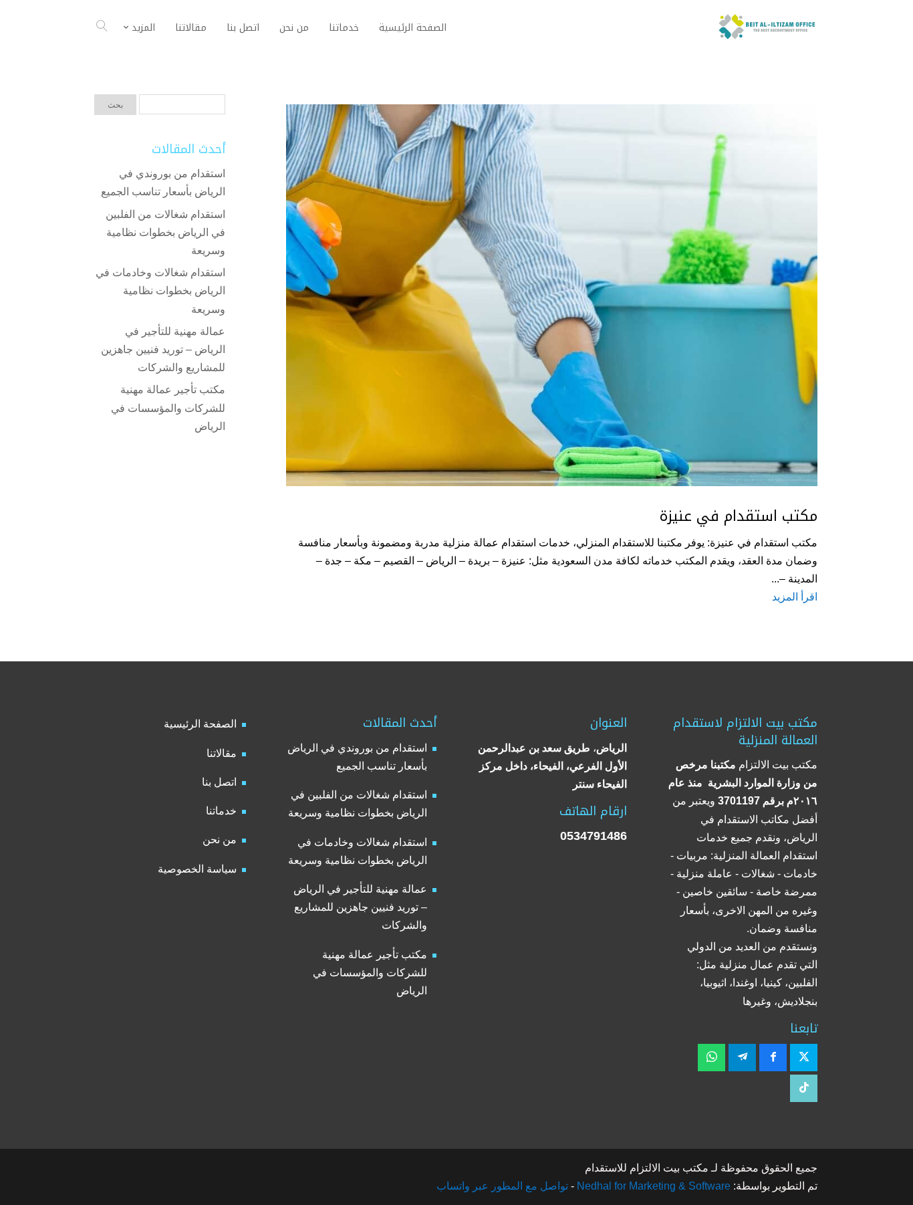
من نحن (220, 839)
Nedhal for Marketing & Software (652, 1186)
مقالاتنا (222, 753)
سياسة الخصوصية (197, 869)
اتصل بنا (219, 782)
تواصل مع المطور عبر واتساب (502, 1186)
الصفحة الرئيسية (200, 724)
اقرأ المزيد (794, 596)
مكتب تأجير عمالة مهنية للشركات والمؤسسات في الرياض (168, 407)
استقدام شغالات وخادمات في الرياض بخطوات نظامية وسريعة (160, 290)
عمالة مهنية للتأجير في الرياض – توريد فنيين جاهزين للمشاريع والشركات (163, 349)
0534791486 (593, 836)
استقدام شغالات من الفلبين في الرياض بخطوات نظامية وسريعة (165, 232)
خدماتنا (221, 810)
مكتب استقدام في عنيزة (738, 516)
